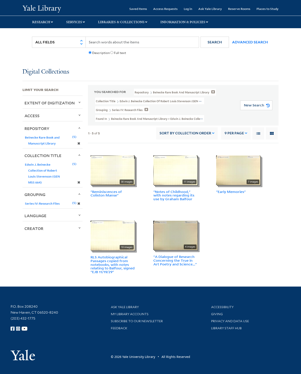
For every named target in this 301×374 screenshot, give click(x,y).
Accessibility (222, 307)
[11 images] (175, 169)
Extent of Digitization (49, 103)
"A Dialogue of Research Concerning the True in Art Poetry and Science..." (175, 260)
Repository (36, 128)
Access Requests (165, 9)
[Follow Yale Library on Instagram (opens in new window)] (18, 329)
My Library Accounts (130, 314)
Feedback (119, 328)
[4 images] (175, 235)
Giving (217, 314)
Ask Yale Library (210, 9)
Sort (185, 133)
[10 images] (113, 235)
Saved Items (138, 9)
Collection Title (42, 155)
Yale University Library (41, 8)
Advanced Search (250, 42)
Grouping (34, 194)
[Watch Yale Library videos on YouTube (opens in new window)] (24, 329)
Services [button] (74, 22)
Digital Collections (45, 72)
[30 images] (113, 169)
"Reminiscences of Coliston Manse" (106, 193)
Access (31, 115)
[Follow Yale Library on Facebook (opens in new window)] (13, 329)
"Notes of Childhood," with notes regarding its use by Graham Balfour (173, 195)
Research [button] (41, 22)
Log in (188, 9)
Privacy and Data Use (230, 321)
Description (101, 53)
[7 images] (238, 169)
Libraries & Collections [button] (121, 22)
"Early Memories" (231, 191)
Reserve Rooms (239, 9)
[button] (215, 42)
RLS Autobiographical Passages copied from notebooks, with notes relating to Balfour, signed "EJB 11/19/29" (113, 264)
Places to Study (267, 9)
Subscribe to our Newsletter (137, 321)
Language (35, 215)
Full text (120, 53)
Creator (33, 228)
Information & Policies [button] (182, 22)
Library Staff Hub (226, 328)
